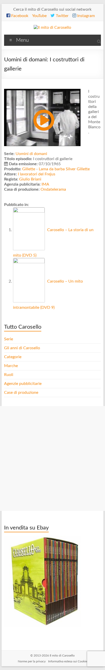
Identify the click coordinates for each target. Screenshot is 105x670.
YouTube (39, 16)
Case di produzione (21, 392)
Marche (11, 366)
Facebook (19, 16)
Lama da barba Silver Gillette (64, 169)
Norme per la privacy (32, 661)
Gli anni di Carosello (22, 348)
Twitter (62, 16)
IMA (45, 184)
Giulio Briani (30, 179)
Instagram (85, 16)
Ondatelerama (53, 189)
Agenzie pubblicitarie (23, 384)
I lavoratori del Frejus (36, 174)
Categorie (13, 357)
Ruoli (8, 375)
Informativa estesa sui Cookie (67, 661)
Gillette (28, 169)
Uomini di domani (31, 154)
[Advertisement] (52, 458)
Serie (8, 339)
